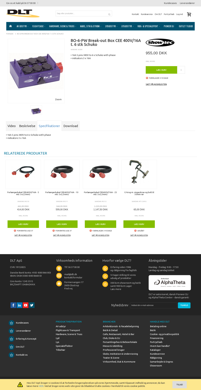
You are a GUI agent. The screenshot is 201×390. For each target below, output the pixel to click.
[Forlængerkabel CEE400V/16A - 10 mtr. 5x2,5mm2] (62, 174)
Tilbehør (60, 350)
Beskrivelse (27, 126)
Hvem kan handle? (160, 346)
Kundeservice (147, 14)
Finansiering (156, 338)
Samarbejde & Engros (161, 361)
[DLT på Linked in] (20, 305)
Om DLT (158, 14)
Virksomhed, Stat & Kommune (119, 361)
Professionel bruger (114, 350)
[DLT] (23, 13)
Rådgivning (156, 357)
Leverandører (187, 3)
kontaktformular (73, 277)
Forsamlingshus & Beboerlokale (120, 342)
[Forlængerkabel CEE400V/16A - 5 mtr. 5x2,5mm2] (23, 174)
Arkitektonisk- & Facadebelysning (121, 326)
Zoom (58, 99)
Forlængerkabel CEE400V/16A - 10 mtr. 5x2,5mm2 (61, 193)
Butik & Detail (110, 330)
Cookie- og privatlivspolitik (164, 334)
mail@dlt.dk (70, 274)
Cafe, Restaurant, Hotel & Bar (118, 334)
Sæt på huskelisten (156, 84)
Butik (153, 330)
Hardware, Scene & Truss (69, 334)
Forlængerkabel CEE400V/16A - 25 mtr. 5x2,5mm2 (100, 193)
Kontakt (135, 14)
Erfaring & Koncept (26, 338)
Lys (57, 342)
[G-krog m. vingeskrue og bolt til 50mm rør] (139, 174)
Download (70, 126)
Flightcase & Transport (68, 330)
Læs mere (115, 289)
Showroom (156, 365)
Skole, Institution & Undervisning (120, 353)
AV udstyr (61, 326)
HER (41, 386)
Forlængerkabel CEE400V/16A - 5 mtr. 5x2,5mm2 (23, 193)
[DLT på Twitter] (32, 305)
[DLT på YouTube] (26, 305)
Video (12, 126)
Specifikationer (49, 126)
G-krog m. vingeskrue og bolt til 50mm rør (139, 193)
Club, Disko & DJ (111, 338)
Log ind (179, 14)
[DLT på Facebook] (14, 305)
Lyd (57, 338)
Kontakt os (22, 354)
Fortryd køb (169, 14)
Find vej (68, 288)
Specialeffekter (64, 346)
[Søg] (109, 13)
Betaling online (158, 326)
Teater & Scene (111, 357)
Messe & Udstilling (112, 346)
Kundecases (170, 3)
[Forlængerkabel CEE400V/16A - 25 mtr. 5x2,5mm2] (100, 174)
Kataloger (155, 350)
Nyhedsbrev (119, 305)
